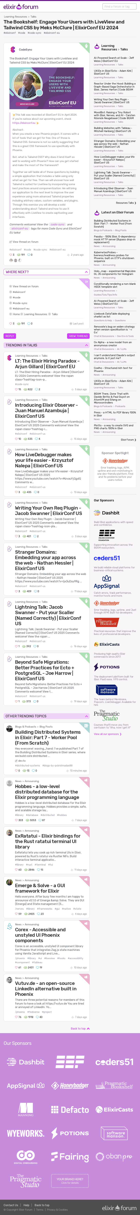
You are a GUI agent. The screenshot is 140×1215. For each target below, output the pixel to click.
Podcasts (120, 406)
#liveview (49, 958)
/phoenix (20, 958)
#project (47, 1012)
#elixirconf (10, 33)
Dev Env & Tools (125, 336)
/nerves (19, 908)
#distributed (48, 815)
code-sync (21, 303)
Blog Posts (46, 726)
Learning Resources (15, 16)
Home (16, 314)
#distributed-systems (27, 765)
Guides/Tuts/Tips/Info (105, 295)
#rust (29, 864)
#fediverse (33, 1012)
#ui (40, 958)
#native (66, 908)
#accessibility (75, 958)
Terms (39, 1209)
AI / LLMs (122, 349)
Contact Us (11, 1205)
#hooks (61, 958)
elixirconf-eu (22, 308)
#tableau (37, 962)
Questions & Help (103, 320)
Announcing (32, 781)
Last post (78, 323)
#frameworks (44, 908)
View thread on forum (25, 241)
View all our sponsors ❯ (108, 734)
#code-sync (34, 33)
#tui (50, 864)
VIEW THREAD (78, 336)
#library (19, 815)
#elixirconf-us (37, 433)
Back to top (78, 1028)
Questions (120, 320)
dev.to (22, 760)
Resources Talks (125, 202)
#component (22, 962)
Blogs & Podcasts (25, 726)
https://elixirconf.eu (23, 122)
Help (26, 1205)
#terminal (40, 864)
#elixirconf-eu (52, 33)
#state (77, 908)
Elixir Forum (125, 212)
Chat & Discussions (104, 336)
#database (32, 815)
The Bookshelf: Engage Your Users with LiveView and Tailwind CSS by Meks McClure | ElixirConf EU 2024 (64, 24)
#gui (57, 908)
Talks (33, 16)
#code (21, 33)
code (17, 297)
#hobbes (62, 815)
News (18, 781)
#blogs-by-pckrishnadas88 (57, 765)
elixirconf (20, 292)
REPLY (10, 336)
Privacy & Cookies (57, 1209)
